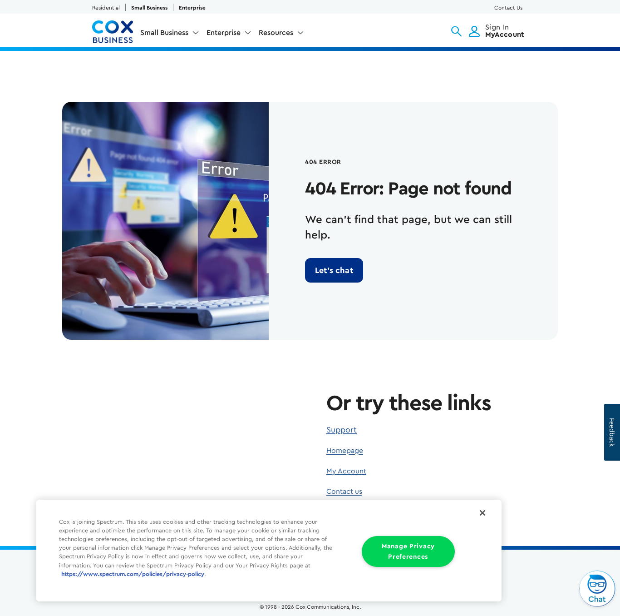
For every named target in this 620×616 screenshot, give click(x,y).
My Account (346, 471)
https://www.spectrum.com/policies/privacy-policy (132, 574)
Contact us (344, 491)
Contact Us (508, 7)
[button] (456, 31)
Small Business (149, 7)
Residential (106, 7)
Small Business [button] (164, 32)
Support (341, 430)
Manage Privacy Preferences (408, 551)
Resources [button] (276, 32)
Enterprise (192, 7)
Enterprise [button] (224, 32)
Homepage (344, 450)
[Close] (482, 513)
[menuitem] (170, 34)
